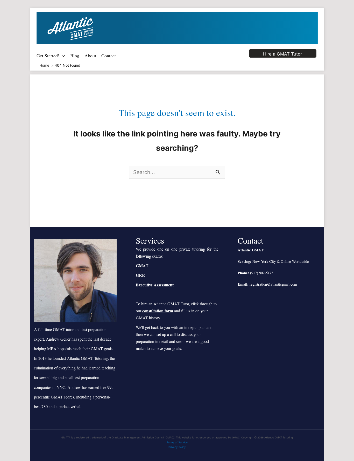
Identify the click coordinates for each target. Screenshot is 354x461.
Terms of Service (177, 442)
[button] (62, 55)
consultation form (157, 311)
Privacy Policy (177, 447)
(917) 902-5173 (261, 272)
